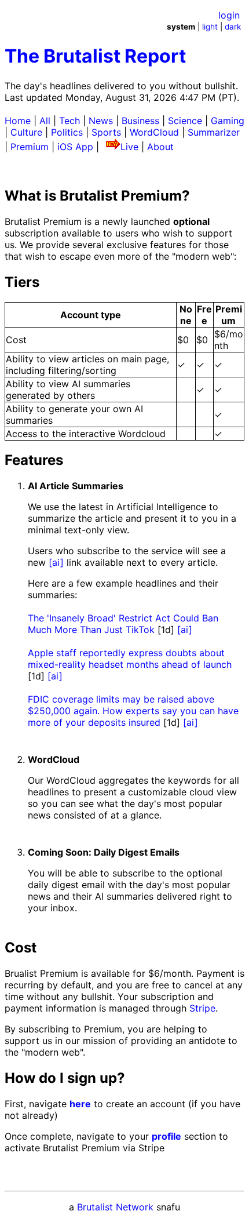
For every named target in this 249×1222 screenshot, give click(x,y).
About (160, 146)
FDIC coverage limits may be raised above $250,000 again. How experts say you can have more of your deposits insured (133, 710)
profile (166, 1136)
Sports (106, 132)
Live (129, 146)
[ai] (56, 562)
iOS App (75, 146)
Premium (29, 146)
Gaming (227, 120)
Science (185, 120)
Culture (26, 132)
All (44, 120)
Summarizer (214, 132)
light (210, 26)
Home (18, 120)
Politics (67, 132)
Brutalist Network (115, 1207)
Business (140, 120)
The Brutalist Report (95, 56)
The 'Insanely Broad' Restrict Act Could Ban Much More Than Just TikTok (123, 623)
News (101, 120)
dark (233, 26)
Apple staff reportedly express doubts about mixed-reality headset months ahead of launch (130, 658)
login (229, 15)
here (80, 1104)
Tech (69, 120)
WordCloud (154, 132)
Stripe (202, 1008)
